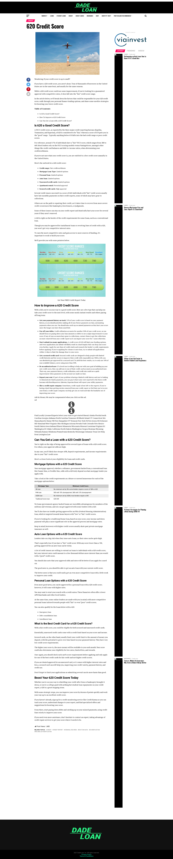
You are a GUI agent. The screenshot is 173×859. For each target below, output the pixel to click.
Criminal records (71, 730)
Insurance (90, 16)
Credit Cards (80, 16)
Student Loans (61, 16)
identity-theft (106, 16)
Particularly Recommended (122, 16)
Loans (52, 16)
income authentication (43, 731)
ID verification (95, 730)
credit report (58, 730)
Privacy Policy (86, 855)
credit (49, 730)
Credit (71, 16)
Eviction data (83, 730)
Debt (97, 16)
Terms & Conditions (86, 856)
